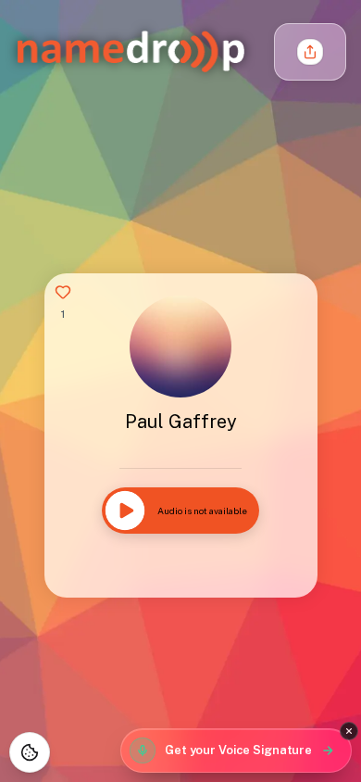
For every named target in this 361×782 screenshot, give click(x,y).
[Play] (125, 510)
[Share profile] (310, 52)
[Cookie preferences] (29, 752)
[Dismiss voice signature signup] (349, 731)
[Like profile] (63, 292)
